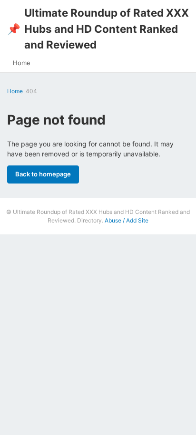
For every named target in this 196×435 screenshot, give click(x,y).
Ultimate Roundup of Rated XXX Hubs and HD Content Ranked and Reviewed (98, 28)
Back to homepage (43, 174)
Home (21, 63)
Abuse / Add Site (126, 220)
